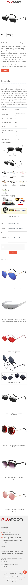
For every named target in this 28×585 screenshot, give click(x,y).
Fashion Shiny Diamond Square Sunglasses (14, 413)
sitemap (22, 577)
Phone (3, 233)
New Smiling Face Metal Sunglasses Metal (14, 446)
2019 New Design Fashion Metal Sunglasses (14, 478)
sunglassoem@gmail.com (11, 535)
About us (13, 573)
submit (13, 252)
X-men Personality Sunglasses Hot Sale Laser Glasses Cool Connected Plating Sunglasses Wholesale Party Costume (14, 320)
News (7, 575)
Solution (22, 575)
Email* (3, 223)
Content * (4, 238)
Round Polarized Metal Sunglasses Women (14, 510)
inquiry (5, 70)
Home (6, 573)
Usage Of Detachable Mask (9, 565)
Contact (7, 577)
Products (20, 573)
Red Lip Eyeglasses (14, 352)
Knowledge (14, 575)
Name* (3, 228)
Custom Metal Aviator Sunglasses (14, 289)
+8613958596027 (8, 532)
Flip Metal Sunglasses (14, 382)
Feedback (15, 577)
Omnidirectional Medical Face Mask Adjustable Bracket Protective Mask (12, 552)
